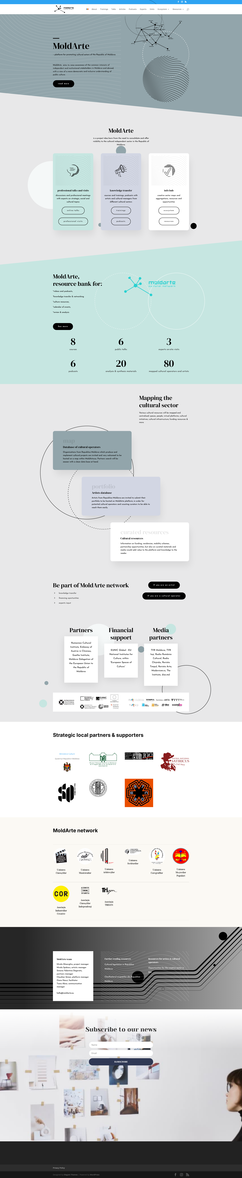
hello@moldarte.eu (65, 993)
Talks (113, 9)
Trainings (104, 9)
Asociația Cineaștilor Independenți (85, 903)
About (94, 9)
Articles (122, 9)
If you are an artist (164, 585)
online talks (73, 210)
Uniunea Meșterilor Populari (181, 872)
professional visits (73, 221)
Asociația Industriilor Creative (61, 910)
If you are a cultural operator (164, 596)
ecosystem (169, 210)
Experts (143, 9)
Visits (152, 9)
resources (169, 221)
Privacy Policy (59, 1168)
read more (63, 84)
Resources (177, 9)
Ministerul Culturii (67, 754)
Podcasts (133, 9)
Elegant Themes (71, 1174)
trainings (121, 210)
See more (63, 326)
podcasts (120, 221)
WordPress (94, 1174)
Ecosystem (162, 9)
